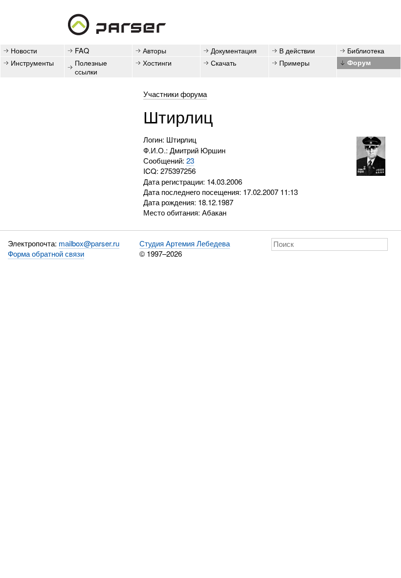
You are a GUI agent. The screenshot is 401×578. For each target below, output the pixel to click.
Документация (234, 50)
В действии (297, 50)
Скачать (223, 62)
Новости (24, 50)
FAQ (82, 50)
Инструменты (32, 62)
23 (190, 160)
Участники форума (175, 94)
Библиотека (365, 50)
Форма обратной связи (46, 253)
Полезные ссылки (91, 66)
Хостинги (157, 62)
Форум (359, 62)
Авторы (154, 50)
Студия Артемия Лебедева (184, 243)
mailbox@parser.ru (89, 243)
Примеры (294, 62)
